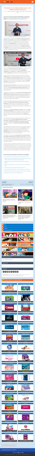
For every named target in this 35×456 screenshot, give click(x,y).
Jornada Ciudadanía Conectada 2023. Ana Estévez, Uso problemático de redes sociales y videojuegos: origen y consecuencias (10, 216)
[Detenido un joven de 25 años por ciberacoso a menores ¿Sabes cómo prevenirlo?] (10, 193)
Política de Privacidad (12, 454)
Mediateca (6, 228)
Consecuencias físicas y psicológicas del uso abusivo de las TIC (15, 167)
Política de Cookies (18, 454)
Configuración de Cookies (26, 454)
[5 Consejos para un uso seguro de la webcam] (25, 195)
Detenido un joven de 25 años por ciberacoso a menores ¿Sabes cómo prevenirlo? (9, 200)
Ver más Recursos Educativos (9, 445)
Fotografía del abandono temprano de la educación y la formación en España (17, 170)
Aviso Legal (6, 454)
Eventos (5, 226)
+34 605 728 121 (14, 449)
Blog (8, 11)
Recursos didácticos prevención (8, 259)
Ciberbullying (11, 11)
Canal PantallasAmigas (8, 230)
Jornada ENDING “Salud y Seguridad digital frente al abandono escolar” (16, 156)
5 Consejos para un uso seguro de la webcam (24, 202)
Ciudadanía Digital (21, 11)
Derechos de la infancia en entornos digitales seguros (13, 172)
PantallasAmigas (5, 274)
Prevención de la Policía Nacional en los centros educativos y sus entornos (17, 169)
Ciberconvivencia (16, 11)
